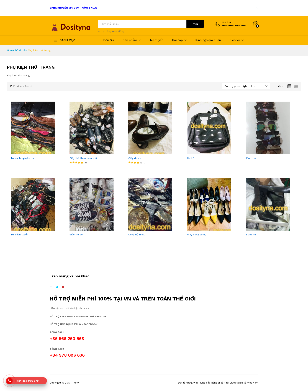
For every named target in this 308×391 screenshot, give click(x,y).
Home (10, 50)
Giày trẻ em (76, 234)
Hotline (226, 22)
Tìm (195, 23)
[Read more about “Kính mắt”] (268, 152)
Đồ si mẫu (21, 50)
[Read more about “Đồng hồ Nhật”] (150, 229)
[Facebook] (51, 287)
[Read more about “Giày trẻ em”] (91, 229)
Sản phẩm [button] (130, 40)
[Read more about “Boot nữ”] (268, 229)
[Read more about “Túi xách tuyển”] (32, 229)
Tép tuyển (156, 40)
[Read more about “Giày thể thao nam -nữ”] (91, 152)
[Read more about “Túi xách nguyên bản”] (32, 152)
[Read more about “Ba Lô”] (209, 152)
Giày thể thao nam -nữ (83, 158)
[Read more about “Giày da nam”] (150, 152)
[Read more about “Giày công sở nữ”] (209, 229)
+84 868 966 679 (28, 380)
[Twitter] (57, 287)
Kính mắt (251, 158)
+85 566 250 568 (67, 338)
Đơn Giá (108, 40)
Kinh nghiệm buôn (208, 40)
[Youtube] (63, 287)
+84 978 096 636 (67, 355)
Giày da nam (135, 158)
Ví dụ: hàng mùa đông (111, 31)
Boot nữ (251, 234)
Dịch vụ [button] (235, 40)
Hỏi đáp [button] (177, 40)
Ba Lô (190, 158)
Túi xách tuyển (19, 234)
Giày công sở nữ (196, 234)
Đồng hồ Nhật (136, 234)
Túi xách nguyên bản (23, 158)
